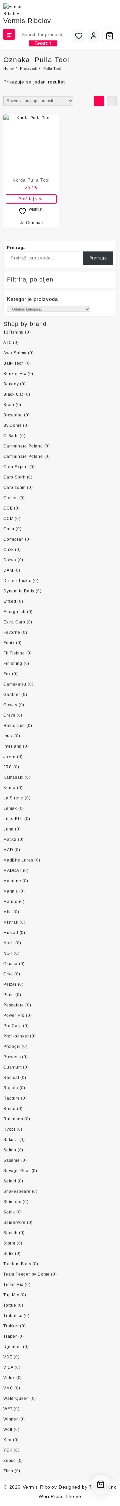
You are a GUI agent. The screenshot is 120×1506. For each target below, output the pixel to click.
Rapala (10, 1088)
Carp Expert (15, 466)
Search (42, 43)
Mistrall (10, 922)
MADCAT (12, 870)
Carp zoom (14, 487)
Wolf (7, 1429)
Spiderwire (14, 1222)
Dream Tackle (17, 580)
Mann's (10, 891)
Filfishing (12, 663)
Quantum (12, 1067)
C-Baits (11, 435)
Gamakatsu (14, 684)
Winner (10, 1419)
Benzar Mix (14, 373)
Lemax (10, 808)
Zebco (9, 1460)
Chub (8, 529)
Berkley (11, 384)
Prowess (12, 1057)
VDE (7, 1357)
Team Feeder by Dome (26, 1274)
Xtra (7, 1440)
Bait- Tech (13, 363)
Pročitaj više (31, 199)
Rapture (11, 1098)
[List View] (112, 101)
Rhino (9, 1108)
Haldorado (14, 725)
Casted (10, 498)
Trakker (11, 1326)
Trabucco (12, 1315)
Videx (9, 1377)
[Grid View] (99, 101)
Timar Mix (13, 1284)
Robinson (13, 1119)
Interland (12, 746)
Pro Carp (12, 1025)
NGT (7, 953)
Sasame (11, 1160)
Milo (7, 912)
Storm (9, 1243)
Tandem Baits (17, 1264)
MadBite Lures (18, 860)
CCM (8, 518)
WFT (7, 1408)
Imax (8, 736)
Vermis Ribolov (27, 20)
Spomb (10, 1233)
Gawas (10, 705)
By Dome (12, 425)
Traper (10, 1336)
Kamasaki (13, 777)
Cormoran (13, 539)
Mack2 (10, 839)
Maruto (10, 901)
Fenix (9, 642)
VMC (8, 1388)
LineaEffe (13, 818)
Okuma (10, 963)
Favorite (11, 632)
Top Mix (11, 1295)
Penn (8, 994)
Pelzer (10, 984)
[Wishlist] (78, 36)
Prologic (11, 1046)
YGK (7, 1450)
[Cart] (110, 36)
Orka (8, 974)
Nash (8, 943)
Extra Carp (14, 622)
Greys (9, 715)
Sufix (8, 1253)
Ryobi (9, 1129)
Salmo (9, 1150)
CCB (8, 508)
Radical (11, 1077)
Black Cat (13, 394)
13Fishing (13, 332)
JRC (7, 767)
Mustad (10, 932)
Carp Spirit (14, 477)
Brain (8, 404)
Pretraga (16, 247)
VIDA (8, 1367)
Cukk (8, 549)
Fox (7, 674)
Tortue (9, 1305)
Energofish (14, 611)
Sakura (10, 1139)
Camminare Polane (23, 456)
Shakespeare (17, 1191)
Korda (9, 787)
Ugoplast (12, 1346)
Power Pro (14, 1015)
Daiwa (9, 560)
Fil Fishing (14, 653)
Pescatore (13, 1005)
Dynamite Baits (18, 591)
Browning (13, 415)
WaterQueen (16, 1398)
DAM (8, 570)
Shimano (12, 1201)
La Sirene (13, 798)
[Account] (93, 36)
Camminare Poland (23, 446)
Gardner (11, 694)
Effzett (9, 601)
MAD (8, 850)
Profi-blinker (16, 1036)
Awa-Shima (15, 353)
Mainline (12, 881)
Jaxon (9, 756)
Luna (8, 829)
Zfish (8, 1471)
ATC (7, 342)
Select (9, 1181)
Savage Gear (16, 1170)
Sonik (9, 1212)
